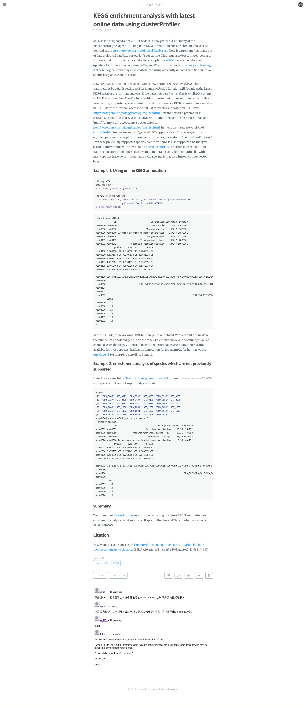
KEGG (116, 563)
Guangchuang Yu (153, 4)
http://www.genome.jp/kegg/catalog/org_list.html (126, 113)
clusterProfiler (103, 132)
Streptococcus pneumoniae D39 (146, 378)
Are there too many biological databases (140, 50)
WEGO (170, 60)
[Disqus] (153, 626)
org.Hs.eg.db (101, 354)
